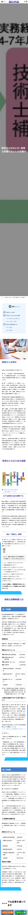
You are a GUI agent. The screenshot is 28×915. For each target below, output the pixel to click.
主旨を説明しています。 (10, 491)
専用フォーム (20, 912)
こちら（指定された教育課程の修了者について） (13, 730)
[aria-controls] (2, 1)
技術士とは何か (10, 312)
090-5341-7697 (6, 912)
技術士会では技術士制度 (10, 490)
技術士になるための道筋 (13, 315)
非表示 (17, 306)
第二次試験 (9, 330)
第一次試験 (9, 327)
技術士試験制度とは (11, 324)
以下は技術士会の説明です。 (14, 318)
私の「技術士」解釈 (12, 321)
